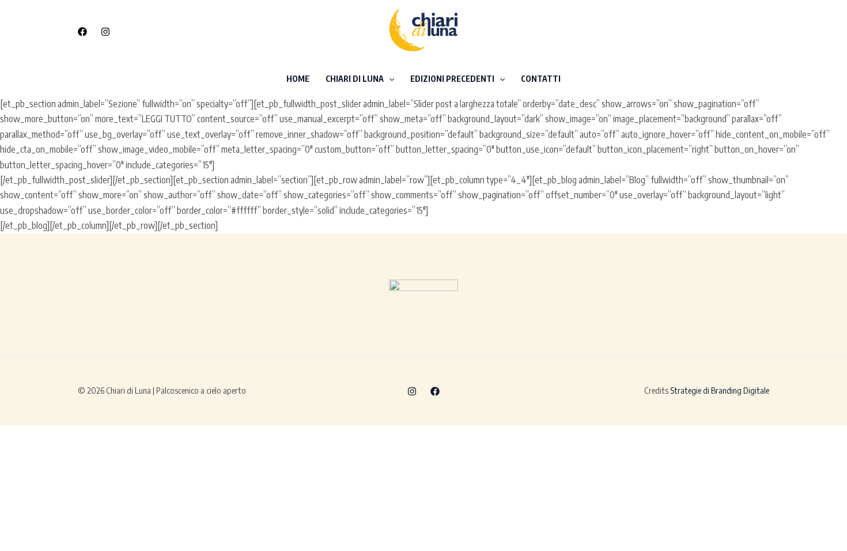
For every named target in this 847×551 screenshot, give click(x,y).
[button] (711, 30)
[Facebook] (82, 31)
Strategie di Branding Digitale (719, 390)
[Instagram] (105, 31)
